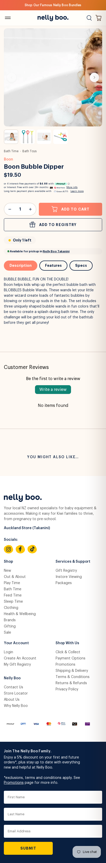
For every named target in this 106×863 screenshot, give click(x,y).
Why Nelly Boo (16, 706)
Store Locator (16, 693)
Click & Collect (68, 652)
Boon (8, 159)
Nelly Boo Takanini (56, 251)
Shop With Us (67, 643)
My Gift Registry (17, 664)
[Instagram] (8, 549)
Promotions (65, 664)
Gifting (10, 626)
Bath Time (11, 151)
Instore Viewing (69, 577)
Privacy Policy (67, 689)
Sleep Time (13, 601)
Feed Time (13, 595)
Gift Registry (66, 570)
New (7, 570)
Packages (64, 583)
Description (21, 265)
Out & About (15, 577)
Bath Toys (29, 151)
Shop (8, 561)
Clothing (11, 608)
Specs (81, 265)
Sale (7, 632)
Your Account (16, 643)
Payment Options (70, 658)
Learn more (77, 191)
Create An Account (20, 658)
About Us (12, 699)
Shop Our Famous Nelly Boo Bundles (53, 5)
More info (71, 187)
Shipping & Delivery (72, 671)
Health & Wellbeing (20, 614)
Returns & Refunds (71, 683)
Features (53, 265)
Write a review (53, 390)
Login (8, 652)
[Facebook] (20, 549)
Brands (10, 620)
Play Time (12, 583)
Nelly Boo (12, 678)
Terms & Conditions (73, 677)
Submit (28, 848)
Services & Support (73, 561)
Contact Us (13, 687)
